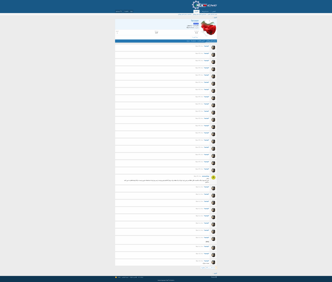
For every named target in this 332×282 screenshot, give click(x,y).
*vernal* (206, 46)
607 (196, 33)
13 (207, 268)
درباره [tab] (188, 41)
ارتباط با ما (140, 277)
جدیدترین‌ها (205, 11)
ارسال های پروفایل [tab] (211, 41)
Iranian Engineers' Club (166, 280)
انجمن (214, 11)
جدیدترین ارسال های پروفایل (199, 14)
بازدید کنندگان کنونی (212, 14)
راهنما (119, 277)
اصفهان (189, 26)
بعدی (203, 268)
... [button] (209, 268)
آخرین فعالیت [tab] (201, 41)
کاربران (196, 11)
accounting (205, 176)
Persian (213, 277)
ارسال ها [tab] (193, 41)
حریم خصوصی (125, 277)
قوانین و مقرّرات (133, 277)
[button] (211, 11)
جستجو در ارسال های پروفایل (185, 14)
